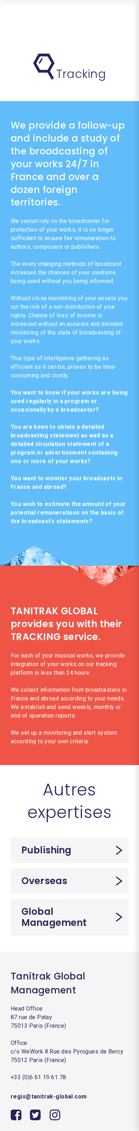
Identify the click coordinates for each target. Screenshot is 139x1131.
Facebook (16, 1115)
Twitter (35, 1115)
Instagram (55, 1115)
